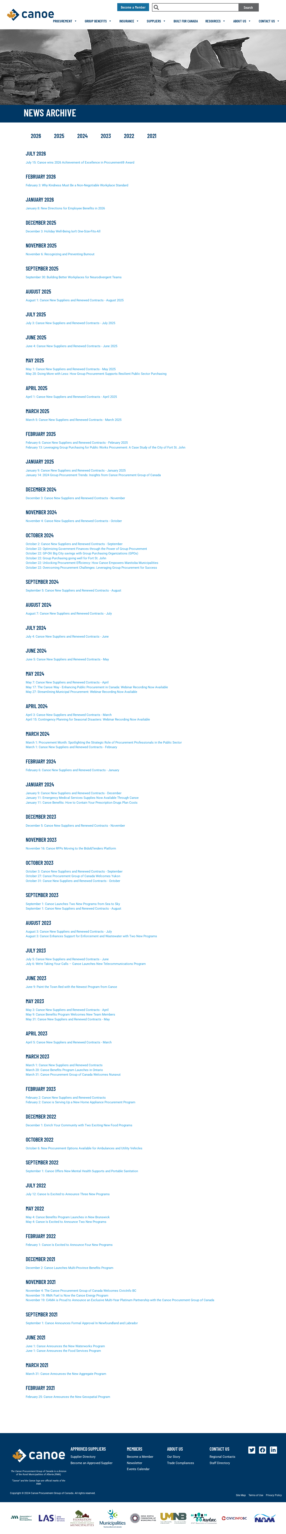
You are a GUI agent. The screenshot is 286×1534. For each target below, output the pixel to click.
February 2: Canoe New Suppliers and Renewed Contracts (66, 1098)
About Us (239, 21)
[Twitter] (251, 1450)
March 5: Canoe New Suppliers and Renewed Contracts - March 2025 (73, 420)
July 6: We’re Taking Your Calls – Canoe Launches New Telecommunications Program (86, 964)
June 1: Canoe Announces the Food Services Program (63, 1351)
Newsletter (134, 1463)
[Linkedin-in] (273, 1450)
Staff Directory (220, 1463)
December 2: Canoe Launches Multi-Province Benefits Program (69, 1268)
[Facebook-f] (262, 1450)
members (134, 1448)
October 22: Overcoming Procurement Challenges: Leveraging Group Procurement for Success (91, 568)
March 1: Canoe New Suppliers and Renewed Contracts (64, 1065)
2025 (60, 135)
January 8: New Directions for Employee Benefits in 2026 (65, 208)
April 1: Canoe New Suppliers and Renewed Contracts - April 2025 (71, 397)
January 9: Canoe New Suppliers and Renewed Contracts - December (73, 793)
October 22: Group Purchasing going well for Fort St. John (66, 558)
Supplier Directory (83, 1457)
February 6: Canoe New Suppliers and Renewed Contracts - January (72, 770)
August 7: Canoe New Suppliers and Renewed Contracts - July (69, 613)
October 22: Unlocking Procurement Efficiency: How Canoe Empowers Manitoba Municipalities (92, 563)
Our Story (173, 1457)
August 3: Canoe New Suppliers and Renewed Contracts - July (69, 931)
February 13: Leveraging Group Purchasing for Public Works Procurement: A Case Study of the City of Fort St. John (105, 447)
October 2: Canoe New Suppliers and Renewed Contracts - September (74, 544)
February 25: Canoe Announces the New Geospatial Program (68, 1397)
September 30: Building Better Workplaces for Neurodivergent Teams (74, 277)
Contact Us (267, 21)
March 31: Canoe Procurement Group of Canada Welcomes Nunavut (73, 1074)
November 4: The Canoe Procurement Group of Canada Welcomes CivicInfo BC (81, 1291)
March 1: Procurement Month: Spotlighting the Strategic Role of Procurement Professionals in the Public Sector (104, 742)
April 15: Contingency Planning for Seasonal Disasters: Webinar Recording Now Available (88, 719)
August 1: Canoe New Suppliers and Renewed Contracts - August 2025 (75, 300)
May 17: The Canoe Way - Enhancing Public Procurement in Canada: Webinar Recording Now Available (97, 687)
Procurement (62, 21)
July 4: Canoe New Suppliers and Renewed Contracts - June (67, 636)
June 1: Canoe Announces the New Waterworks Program (65, 1346)
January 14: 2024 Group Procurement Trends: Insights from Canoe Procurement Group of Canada (93, 475)
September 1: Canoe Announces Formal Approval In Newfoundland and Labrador (82, 1323)
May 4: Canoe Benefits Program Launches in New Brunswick (68, 1217)
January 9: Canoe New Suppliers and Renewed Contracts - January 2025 (76, 470)
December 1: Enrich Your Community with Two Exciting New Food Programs (79, 1125)
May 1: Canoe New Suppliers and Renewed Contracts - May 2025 (71, 369)
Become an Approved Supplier (91, 1463)
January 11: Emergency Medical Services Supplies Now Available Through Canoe (82, 798)
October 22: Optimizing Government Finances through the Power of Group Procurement (86, 549)
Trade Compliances (180, 1463)
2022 (129, 135)
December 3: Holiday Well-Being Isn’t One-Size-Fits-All (63, 231)
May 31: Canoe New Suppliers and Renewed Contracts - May (68, 1019)
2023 (106, 135)
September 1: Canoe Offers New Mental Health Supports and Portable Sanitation (82, 1171)
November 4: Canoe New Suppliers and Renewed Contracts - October (74, 521)
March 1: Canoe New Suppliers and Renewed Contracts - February (71, 747)
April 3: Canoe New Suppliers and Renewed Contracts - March (69, 715)
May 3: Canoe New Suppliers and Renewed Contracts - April (67, 1010)
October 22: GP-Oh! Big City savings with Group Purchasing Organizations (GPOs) (82, 553)
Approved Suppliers (88, 1448)
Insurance (126, 21)
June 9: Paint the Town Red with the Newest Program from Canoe (71, 987)
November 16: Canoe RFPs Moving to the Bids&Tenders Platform (71, 848)
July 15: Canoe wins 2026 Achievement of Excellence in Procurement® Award (80, 162)
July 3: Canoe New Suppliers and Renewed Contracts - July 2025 (70, 323)
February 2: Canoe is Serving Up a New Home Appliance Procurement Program (80, 1102)
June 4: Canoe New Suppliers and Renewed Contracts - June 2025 (71, 346)
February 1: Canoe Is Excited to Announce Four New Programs (69, 1245)
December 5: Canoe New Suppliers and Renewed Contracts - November (75, 826)
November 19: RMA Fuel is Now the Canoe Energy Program (67, 1295)
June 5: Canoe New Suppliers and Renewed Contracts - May (67, 659)
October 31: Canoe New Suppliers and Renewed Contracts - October (73, 881)
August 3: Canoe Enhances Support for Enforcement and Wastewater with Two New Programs (91, 936)
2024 (83, 135)
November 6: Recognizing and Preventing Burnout (60, 254)
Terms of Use (256, 1495)
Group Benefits (96, 21)
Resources (213, 21)
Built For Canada (186, 21)
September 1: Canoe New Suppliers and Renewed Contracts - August (73, 908)
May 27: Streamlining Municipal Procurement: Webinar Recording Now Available (81, 692)
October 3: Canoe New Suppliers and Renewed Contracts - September (74, 871)
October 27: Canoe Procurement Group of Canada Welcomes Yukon (73, 876)
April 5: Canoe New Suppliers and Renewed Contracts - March (69, 1042)
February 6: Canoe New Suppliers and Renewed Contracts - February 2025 (77, 443)
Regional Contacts (222, 1457)
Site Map (241, 1495)
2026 (36, 135)
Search (248, 7)
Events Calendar (138, 1469)
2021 (151, 135)
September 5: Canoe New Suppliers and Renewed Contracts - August (73, 590)
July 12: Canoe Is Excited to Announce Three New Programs (68, 1194)
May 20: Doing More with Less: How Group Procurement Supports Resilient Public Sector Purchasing (96, 374)
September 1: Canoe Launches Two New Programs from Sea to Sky (73, 904)
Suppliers (154, 21)
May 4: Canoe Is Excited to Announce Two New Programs (66, 1222)
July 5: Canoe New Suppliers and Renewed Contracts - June (67, 959)
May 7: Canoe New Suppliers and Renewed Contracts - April (67, 682)
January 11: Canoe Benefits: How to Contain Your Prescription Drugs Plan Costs (82, 802)
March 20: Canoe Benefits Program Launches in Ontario (64, 1070)
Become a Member (140, 1457)
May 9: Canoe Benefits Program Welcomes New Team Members (70, 1014)
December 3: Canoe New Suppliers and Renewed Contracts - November (75, 498)
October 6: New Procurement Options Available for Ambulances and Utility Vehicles (84, 1148)
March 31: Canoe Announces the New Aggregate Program (66, 1374)
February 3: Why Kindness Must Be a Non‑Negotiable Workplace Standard (77, 185)
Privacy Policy (274, 1495)
